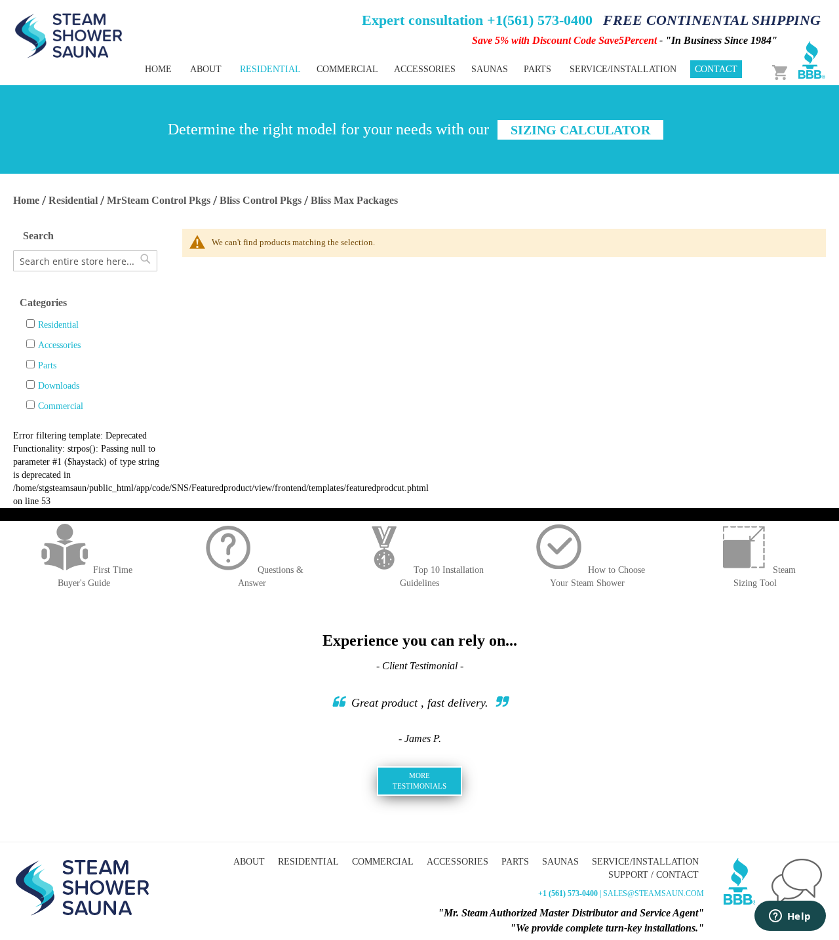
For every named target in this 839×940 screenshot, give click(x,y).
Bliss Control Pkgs (261, 200)
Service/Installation (645, 862)
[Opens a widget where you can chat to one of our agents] (790, 917)
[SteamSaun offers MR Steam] (69, 35)
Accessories (59, 345)
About (249, 862)
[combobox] (85, 260)
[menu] (373, 69)
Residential (73, 200)
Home (26, 200)
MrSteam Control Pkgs (158, 200)
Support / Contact (653, 875)
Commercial (60, 406)
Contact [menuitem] (716, 69)
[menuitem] (270, 69)
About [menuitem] (206, 69)
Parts (47, 365)
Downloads (58, 386)
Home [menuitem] (158, 69)
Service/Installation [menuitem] (623, 69)
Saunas (560, 862)
